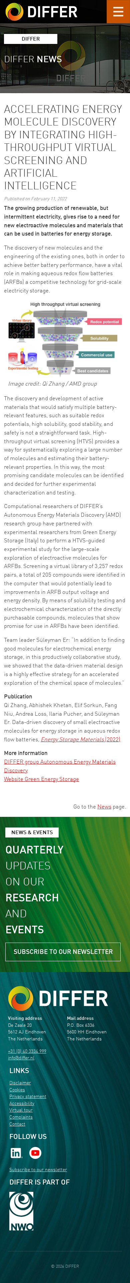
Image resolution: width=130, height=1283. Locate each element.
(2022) (80, 740)
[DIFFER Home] (41, 8)
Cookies (17, 1090)
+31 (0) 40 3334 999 (27, 1051)
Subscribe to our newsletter (63, 952)
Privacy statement (27, 1097)
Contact (17, 1124)
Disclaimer (20, 1083)
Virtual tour (21, 1110)
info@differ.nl (21, 1058)
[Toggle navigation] (118, 11)
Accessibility (21, 1104)
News (104, 807)
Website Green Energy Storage (41, 779)
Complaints (21, 1117)
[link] (17, 1153)
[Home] (58, 998)
